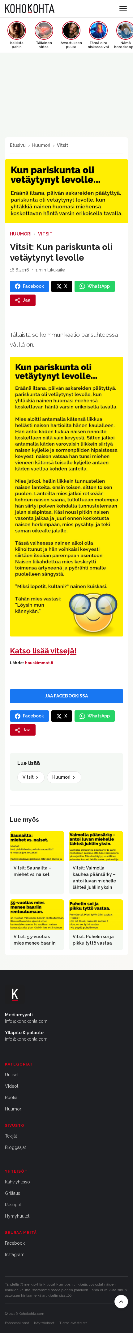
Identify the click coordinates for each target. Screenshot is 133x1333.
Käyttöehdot (44, 1323)
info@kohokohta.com (26, 1021)
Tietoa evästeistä (73, 1323)
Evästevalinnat (17, 1323)
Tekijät (11, 1136)
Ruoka (11, 1097)
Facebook (15, 1243)
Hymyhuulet (17, 1216)
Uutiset (12, 1074)
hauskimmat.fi (39, 662)
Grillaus (12, 1193)
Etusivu (18, 145)
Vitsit (62, 145)
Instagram (14, 1254)
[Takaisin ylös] (121, 1301)
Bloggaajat (15, 1147)
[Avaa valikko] (123, 9)
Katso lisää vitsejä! (43, 650)
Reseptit (13, 1204)
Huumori (41, 145)
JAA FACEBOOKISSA (66, 695)
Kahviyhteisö (17, 1181)
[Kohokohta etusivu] (29, 8)
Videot (11, 1086)
